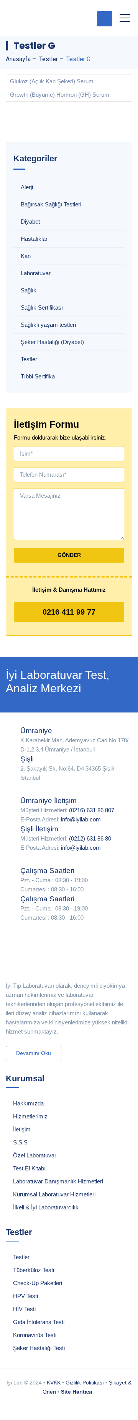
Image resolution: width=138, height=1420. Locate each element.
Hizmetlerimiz (30, 1116)
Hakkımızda (28, 1103)
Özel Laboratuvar (34, 1155)
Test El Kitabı (29, 1168)
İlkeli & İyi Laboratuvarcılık (46, 1207)
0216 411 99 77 (69, 612)
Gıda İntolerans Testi (38, 1322)
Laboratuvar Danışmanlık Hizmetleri (58, 1181)
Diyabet (30, 221)
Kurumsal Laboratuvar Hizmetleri (54, 1194)
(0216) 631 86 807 (91, 810)
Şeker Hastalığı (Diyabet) (52, 342)
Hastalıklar (34, 238)
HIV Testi (24, 1309)
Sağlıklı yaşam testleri (48, 324)
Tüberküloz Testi (33, 1270)
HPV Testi (25, 1296)
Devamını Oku (33, 1053)
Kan (26, 256)
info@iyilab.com (81, 819)
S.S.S (20, 1142)
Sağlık (28, 290)
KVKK (54, 1382)
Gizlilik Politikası (85, 1382)
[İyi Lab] (46, 18)
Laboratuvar (36, 273)
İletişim (22, 1129)
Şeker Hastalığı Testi (39, 1348)
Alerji (27, 187)
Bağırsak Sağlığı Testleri (51, 204)
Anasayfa (18, 59)
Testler (29, 359)
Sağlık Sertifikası (42, 307)
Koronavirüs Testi (34, 1335)
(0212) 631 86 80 (90, 838)
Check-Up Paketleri (37, 1283)
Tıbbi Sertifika (38, 376)
